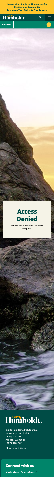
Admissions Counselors (20, 472)
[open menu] (49, 17)
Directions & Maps (16, 448)
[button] (40, 17)
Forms (7, 25)
